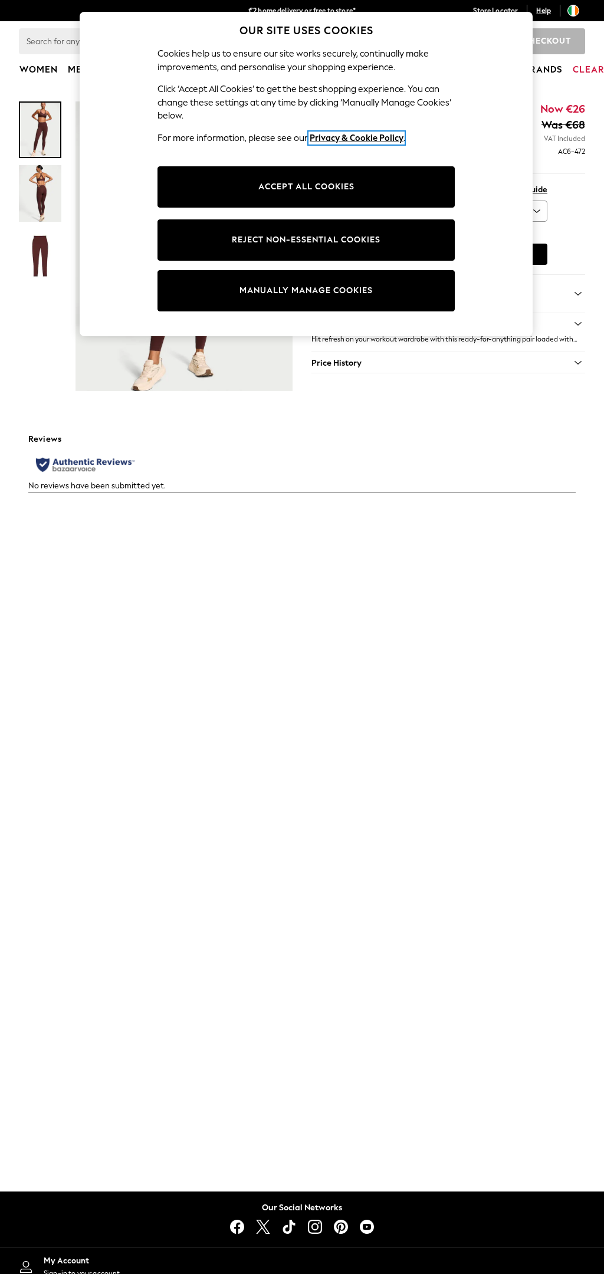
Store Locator (495, 10)
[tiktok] (289, 1227)
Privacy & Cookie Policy (356, 138)
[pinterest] (341, 1227)
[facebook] (237, 1227)
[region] (306, 174)
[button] (448, 362)
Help (543, 10)
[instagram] (315, 1227)
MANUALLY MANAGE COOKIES (306, 290)
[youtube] (367, 1227)
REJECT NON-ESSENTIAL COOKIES (306, 240)
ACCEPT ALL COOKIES (306, 187)
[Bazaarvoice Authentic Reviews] (85, 465)
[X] (263, 1227)
